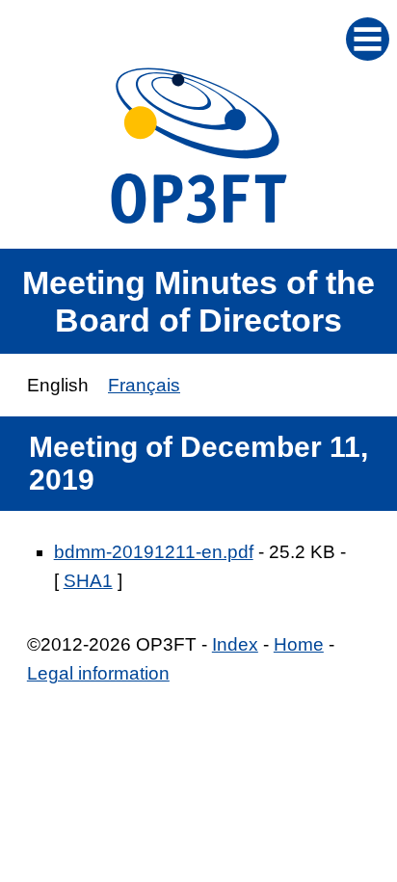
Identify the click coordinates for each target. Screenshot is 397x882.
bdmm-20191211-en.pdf (153, 552)
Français (144, 385)
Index (235, 644)
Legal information (98, 673)
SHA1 (88, 581)
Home (299, 644)
